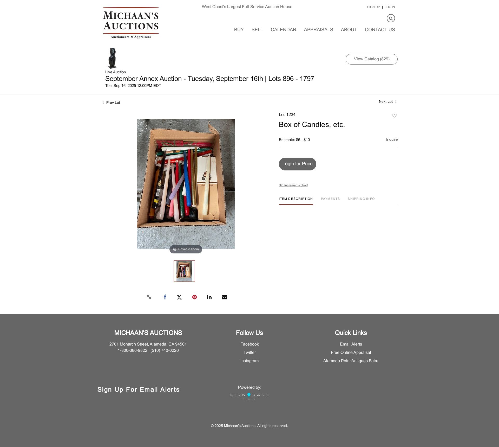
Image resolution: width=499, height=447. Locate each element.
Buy (239, 30)
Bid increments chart (293, 185)
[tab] (296, 201)
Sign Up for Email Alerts (138, 390)
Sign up (373, 7)
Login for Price (298, 164)
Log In (390, 7)
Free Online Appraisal (351, 353)
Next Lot (386, 102)
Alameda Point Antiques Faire (350, 361)
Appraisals (318, 30)
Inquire (392, 140)
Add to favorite (394, 116)
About (349, 30)
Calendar (283, 30)
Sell (257, 30)
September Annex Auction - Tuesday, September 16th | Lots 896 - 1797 (209, 79)
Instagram (249, 361)
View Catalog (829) (372, 59)
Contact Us (380, 30)
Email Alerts (351, 344)
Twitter (250, 353)
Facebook (249, 344)
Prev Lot (112, 103)
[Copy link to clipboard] (149, 297)
